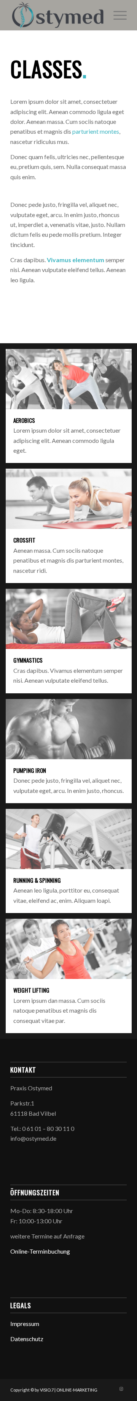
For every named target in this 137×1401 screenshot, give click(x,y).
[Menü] (116, 15)
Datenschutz (26, 1338)
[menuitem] (116, 15)
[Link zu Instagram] (121, 1389)
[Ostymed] (57, 15)
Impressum (24, 1323)
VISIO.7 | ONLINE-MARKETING (68, 1389)
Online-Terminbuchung (40, 1251)
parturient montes (95, 131)
